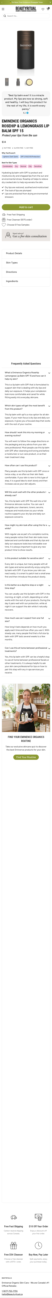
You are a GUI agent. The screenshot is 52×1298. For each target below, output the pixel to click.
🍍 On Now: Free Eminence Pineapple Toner (26, 2)
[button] (43, 9)
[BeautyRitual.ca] (26, 9)
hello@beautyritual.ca (12, 1294)
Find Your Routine (26, 757)
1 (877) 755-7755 (10, 1291)
